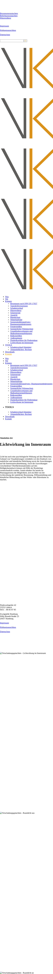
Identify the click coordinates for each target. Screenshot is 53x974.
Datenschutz (5, 35)
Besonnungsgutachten (9, 13)
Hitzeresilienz (5, 18)
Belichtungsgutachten (8, 16)
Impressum (4, 26)
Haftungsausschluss (8, 30)
